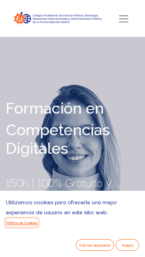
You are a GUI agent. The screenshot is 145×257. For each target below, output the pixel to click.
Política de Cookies (22, 222)
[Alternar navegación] (123, 19)
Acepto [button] (127, 245)
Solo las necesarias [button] (95, 245)
